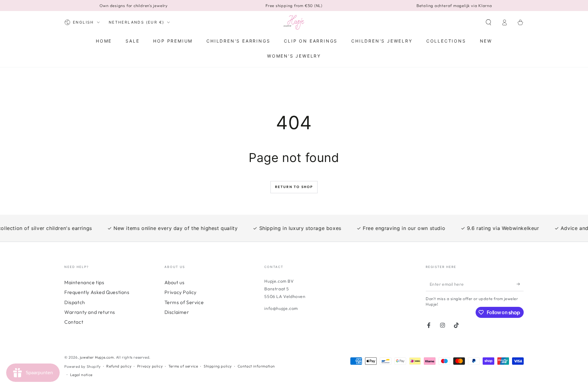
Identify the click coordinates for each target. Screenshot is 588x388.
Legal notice (81, 374)
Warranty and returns (89, 312)
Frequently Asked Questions (97, 292)
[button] (488, 22)
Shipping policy (218, 366)
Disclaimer (176, 312)
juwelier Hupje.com (97, 357)
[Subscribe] (520, 284)
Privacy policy (150, 366)
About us (174, 282)
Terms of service (183, 366)
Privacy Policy (180, 292)
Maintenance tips (84, 282)
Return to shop (294, 187)
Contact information (256, 366)
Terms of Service (184, 302)
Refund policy (118, 366)
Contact (73, 322)
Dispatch (74, 302)
